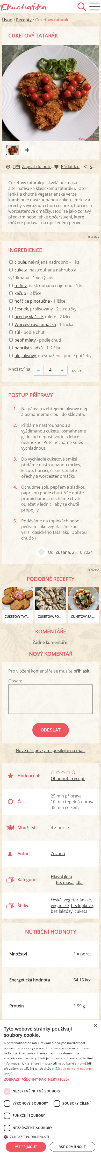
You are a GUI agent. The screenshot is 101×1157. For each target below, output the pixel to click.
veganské (60, 905)
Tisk (16, 166)
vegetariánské (77, 900)
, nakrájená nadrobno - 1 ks (47, 262)
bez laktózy (62, 911)
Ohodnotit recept (68, 778)
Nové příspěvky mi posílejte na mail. (50, 750)
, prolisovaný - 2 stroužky (45, 309)
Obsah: (15, 681)
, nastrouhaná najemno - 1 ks (49, 285)
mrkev (21, 285)
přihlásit (82, 671)
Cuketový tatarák (19, 616)
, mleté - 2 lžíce (43, 317)
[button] (50, 1079)
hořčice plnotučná (32, 301)
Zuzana (63, 552)
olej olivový (25, 355)
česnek (21, 309)
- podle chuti (30, 332)
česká (56, 900)
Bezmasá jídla (69, 882)
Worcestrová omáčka (35, 324)
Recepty (24, 20)
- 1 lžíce (40, 301)
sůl (17, 332)
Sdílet (95, 166)
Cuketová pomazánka (52, 616)
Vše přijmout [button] (26, 1147)
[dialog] (50, 1088)
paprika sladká (29, 348)
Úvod (7, 20)
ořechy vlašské (29, 317)
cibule (20, 262)
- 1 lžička (44, 324)
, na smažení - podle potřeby (53, 355)
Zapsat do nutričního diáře (48, 166)
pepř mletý (25, 340)
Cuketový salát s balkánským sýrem (85, 616)
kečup (20, 293)
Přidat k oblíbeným (79, 166)
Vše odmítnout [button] (72, 1147)
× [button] (95, 1026)
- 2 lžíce (28, 293)
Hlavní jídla (61, 877)
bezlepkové (82, 905)
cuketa (21, 270)
